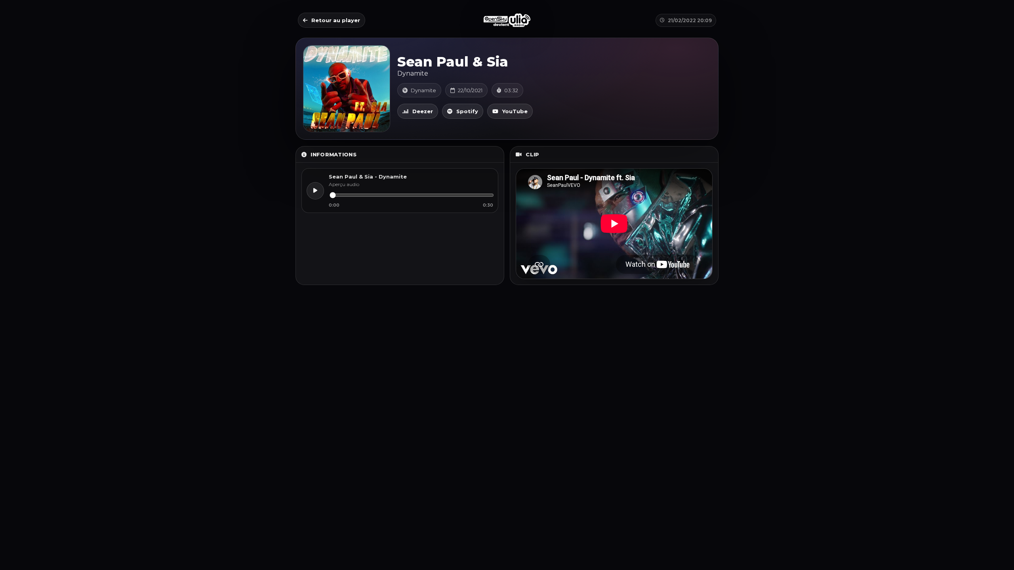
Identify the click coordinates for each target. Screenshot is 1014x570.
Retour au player (335, 20)
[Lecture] (315, 191)
